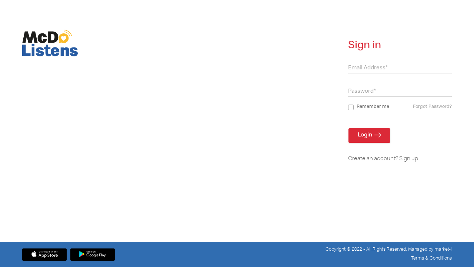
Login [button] (366, 135)
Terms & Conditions (431, 258)
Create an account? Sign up (383, 159)
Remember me (373, 107)
